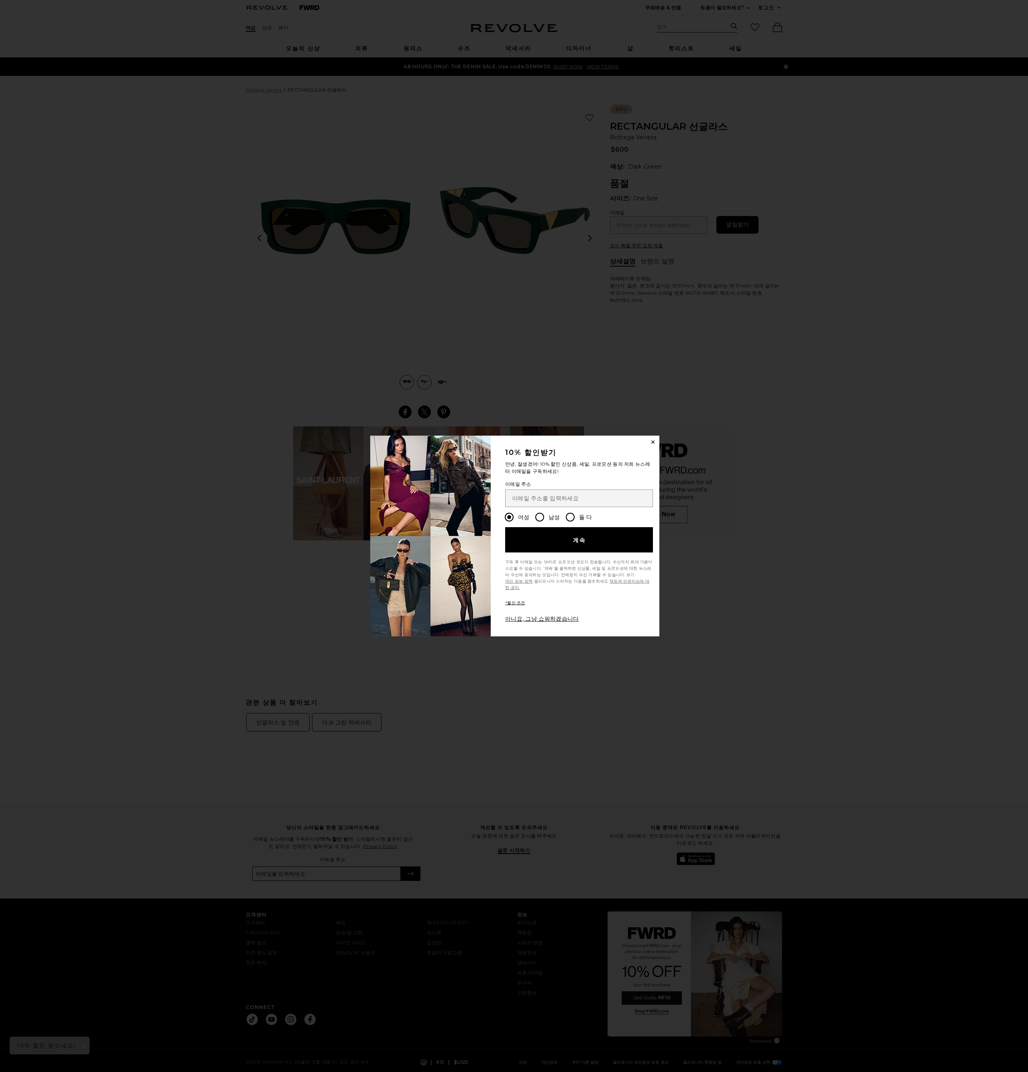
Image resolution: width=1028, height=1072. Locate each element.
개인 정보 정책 (518, 581)
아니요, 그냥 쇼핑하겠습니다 (542, 618)
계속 (579, 540)
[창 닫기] (653, 442)
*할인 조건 (515, 602)
